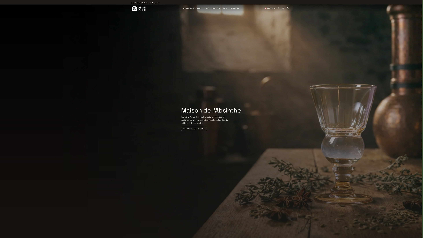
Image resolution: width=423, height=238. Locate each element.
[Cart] (287, 8)
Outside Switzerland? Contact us (145, 2)
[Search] (278, 8)
